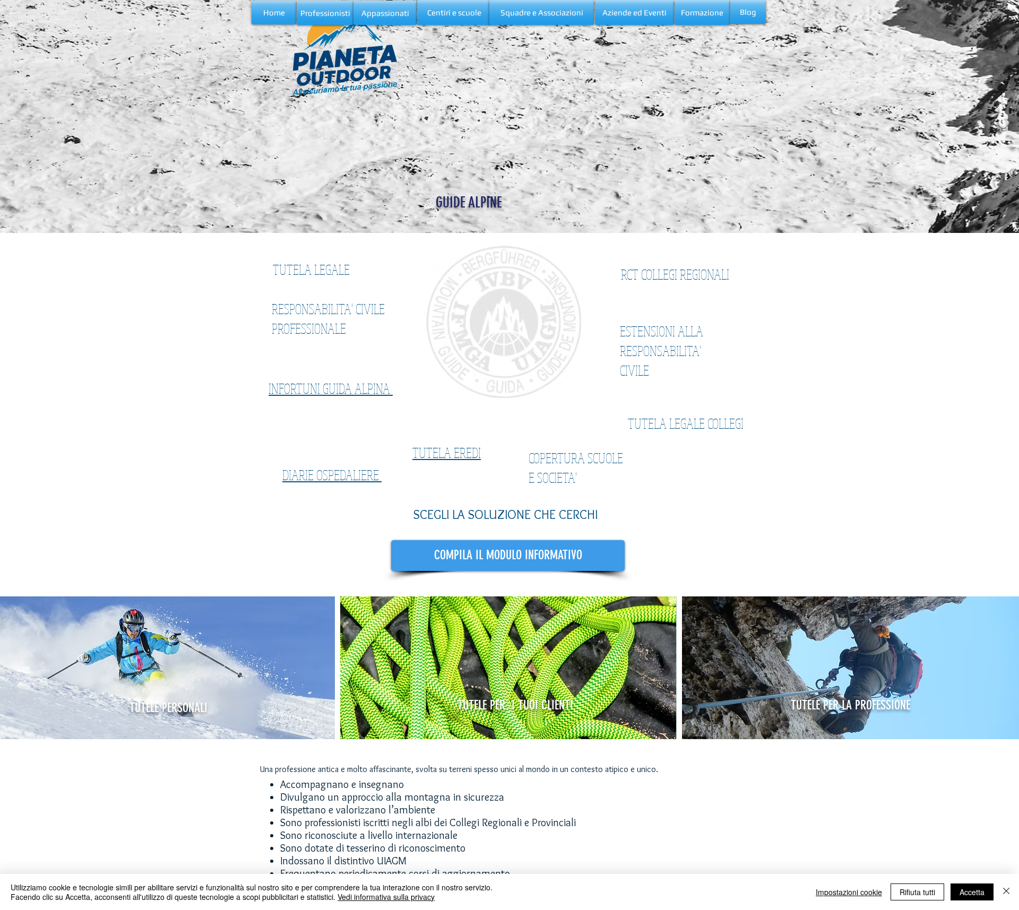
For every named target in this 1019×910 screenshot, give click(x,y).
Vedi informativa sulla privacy (386, 896)
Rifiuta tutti (917, 892)
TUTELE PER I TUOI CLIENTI (516, 705)
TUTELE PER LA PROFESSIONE (852, 705)
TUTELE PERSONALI (168, 707)
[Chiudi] (1006, 892)
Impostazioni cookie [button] (849, 892)
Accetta (972, 892)
